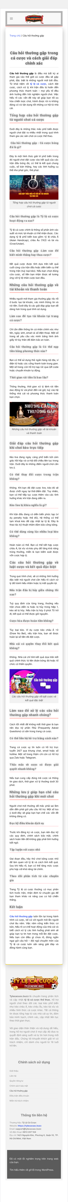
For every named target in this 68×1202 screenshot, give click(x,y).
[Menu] (11, 18)
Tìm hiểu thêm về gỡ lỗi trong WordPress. (32, 1169)
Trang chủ (15, 35)
